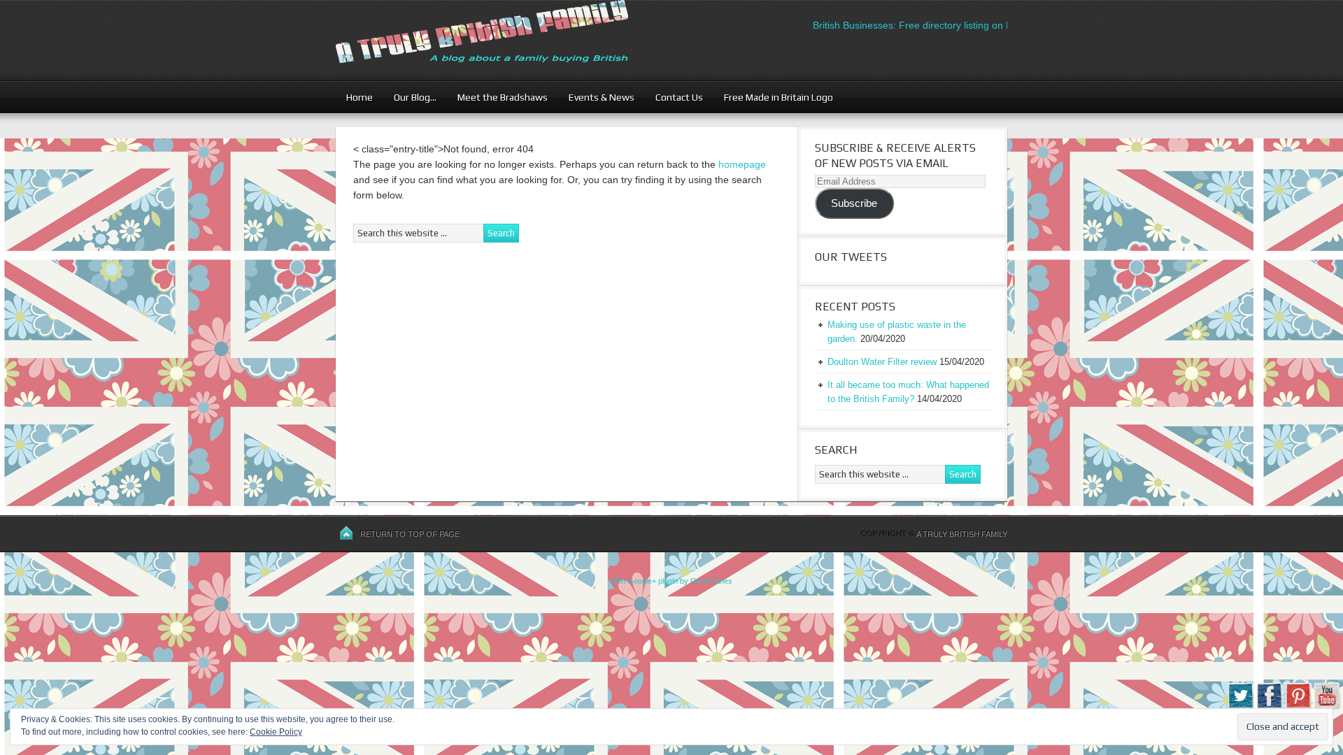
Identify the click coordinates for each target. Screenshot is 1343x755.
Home (359, 97)
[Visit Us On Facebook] (1269, 706)
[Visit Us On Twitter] (1240, 706)
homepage (742, 164)
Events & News (596, 97)
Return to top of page (410, 534)
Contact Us (674, 97)
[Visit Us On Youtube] (1326, 706)
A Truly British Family (961, 534)
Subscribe (854, 203)
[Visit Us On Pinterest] (1298, 706)
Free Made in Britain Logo (773, 97)
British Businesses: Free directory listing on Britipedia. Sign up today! (952, 25)
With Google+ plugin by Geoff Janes (671, 581)
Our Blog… (409, 97)
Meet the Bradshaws (502, 97)
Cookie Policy (276, 732)
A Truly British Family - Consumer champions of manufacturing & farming (507, 40)
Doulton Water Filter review (882, 362)
